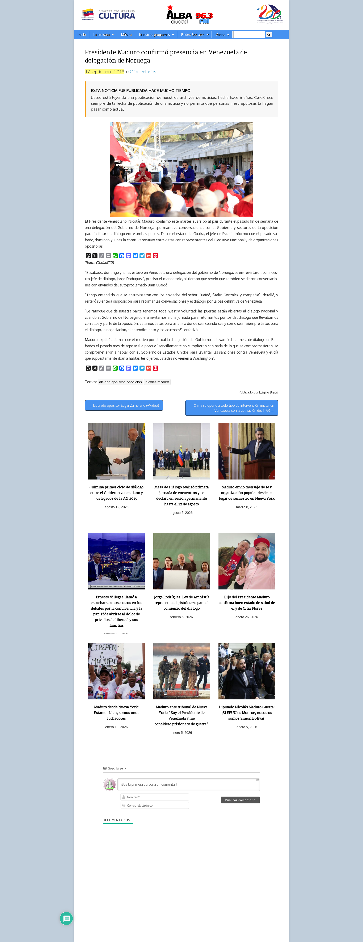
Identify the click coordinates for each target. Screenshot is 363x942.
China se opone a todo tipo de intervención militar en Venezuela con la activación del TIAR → (234, 408)
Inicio (82, 35)
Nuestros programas (154, 35)
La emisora (101, 35)
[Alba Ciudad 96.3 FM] (181, 15)
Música (126, 35)
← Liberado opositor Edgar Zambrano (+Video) (124, 405)
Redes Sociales (192, 35)
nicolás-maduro (157, 382)
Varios (220, 35)
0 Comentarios (142, 71)
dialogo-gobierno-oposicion (120, 382)
